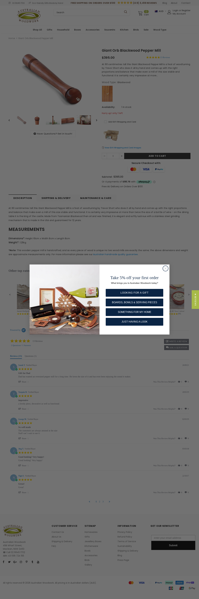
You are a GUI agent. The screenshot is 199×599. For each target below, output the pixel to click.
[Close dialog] (165, 268)
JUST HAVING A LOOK (135, 321)
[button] (195, 299)
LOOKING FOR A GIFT (134, 292)
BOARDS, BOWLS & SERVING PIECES (134, 302)
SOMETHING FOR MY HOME (134, 312)
